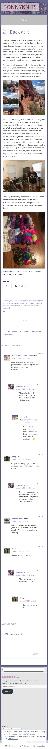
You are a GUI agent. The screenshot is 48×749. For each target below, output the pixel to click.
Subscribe (7, 691)
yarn (28, 306)
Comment (37, 654)
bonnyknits (20, 7)
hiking (27, 303)
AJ (12, 548)
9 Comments (7, 312)
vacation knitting (13, 306)
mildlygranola (17, 518)
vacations (22, 306)
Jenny (14, 456)
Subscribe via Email (10, 677)
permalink (6, 308)
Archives (5, 727)
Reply (40, 353)
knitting (37, 301)
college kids (12, 303)
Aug (4, 31)
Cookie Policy (13, 739)
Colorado (20, 303)
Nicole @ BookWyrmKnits (22, 355)
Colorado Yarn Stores (33, 332)
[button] (10, 86)
